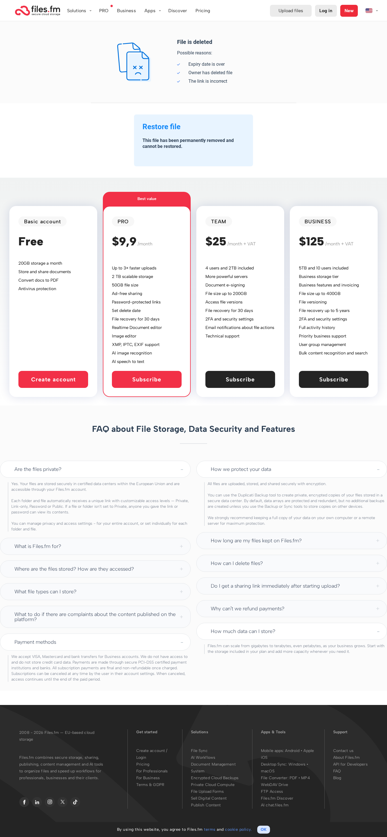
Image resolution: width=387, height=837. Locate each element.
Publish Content (206, 805)
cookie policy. (238, 829)
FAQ (337, 771)
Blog (337, 778)
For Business (148, 778)
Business (126, 10)
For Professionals (152, 771)
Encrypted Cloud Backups (215, 778)
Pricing (143, 764)
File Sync (199, 750)
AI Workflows (203, 757)
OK (264, 829)
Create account (53, 379)
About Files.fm (346, 757)
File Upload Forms (207, 791)
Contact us (343, 750)
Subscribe (146, 379)
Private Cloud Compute (213, 784)
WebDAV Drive (274, 784)
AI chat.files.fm (275, 805)
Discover (177, 10)
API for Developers (350, 764)
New (349, 10)
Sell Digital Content (209, 798)
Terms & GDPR (150, 784)
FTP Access (272, 791)
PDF (293, 778)
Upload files (290, 10)
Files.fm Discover (277, 798)
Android (293, 750)
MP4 (305, 778)
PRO (104, 10)
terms (210, 829)
